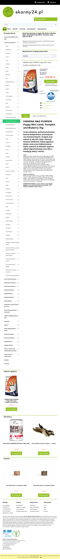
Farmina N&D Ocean (10, 124)
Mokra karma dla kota (9, 286)
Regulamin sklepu (21, 507)
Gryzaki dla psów (8, 293)
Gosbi (7, 153)
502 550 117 (7, 546)
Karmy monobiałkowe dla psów (10, 38)
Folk (7, 139)
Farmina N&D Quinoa (11, 128)
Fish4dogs (8, 146)
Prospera (8, 210)
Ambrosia (8, 53)
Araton (7, 57)
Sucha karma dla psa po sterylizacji (11, 271)
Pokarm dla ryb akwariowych (8, 355)
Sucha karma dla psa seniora (10, 260)
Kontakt (46, 511)
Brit (6, 78)
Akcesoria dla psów (9, 334)
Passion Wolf (9, 196)
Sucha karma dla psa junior (12, 275)
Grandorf (8, 156)
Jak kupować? (19, 505)
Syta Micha (8, 228)
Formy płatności (7, 509)
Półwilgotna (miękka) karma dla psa (12, 243)
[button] (46, 103)
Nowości (6, 360)
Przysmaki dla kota (9, 297)
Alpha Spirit (8, 49)
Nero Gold (8, 174)
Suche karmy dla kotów (10, 279)
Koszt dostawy (6, 511)
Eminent (8, 107)
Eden (7, 103)
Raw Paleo (8, 224)
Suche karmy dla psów (9, 42)
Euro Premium (9, 110)
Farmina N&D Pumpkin (11, 121)
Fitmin (7, 149)
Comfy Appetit (9, 96)
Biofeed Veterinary (10, 82)
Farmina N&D (9, 114)
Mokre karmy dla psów (10, 282)
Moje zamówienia (34, 507)
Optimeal (8, 189)
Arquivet (8, 64)
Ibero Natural (9, 160)
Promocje (6, 363)
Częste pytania (20, 509)
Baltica (7, 67)
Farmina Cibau (9, 131)
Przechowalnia (34, 509)
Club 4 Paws (8, 99)
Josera (7, 164)
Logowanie (33, 505)
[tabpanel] (39, 153)
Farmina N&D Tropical (11, 117)
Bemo (7, 71)
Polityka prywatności (21, 511)
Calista (7, 92)
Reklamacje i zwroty (8, 513)
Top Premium (9, 231)
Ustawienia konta (34, 511)
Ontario (7, 181)
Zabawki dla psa (8, 341)
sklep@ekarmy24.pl (10, 544)
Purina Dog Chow (10, 203)
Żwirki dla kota (8, 301)
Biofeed (7, 85)
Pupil (7, 206)
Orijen (7, 185)
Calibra (7, 89)
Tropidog (8, 235)
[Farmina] (51, 97)
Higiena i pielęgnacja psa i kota (10, 316)
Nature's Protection (10, 171)
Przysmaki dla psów (9, 290)
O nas (45, 505)
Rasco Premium (9, 221)
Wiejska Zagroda (9, 239)
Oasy (7, 178)
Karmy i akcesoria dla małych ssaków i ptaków (10, 349)
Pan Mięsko (8, 192)
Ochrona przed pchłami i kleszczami (10, 311)
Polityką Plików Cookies (34, 555)
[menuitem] (9, 29)
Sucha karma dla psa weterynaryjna (10, 254)
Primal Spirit (8, 214)
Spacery (6, 325)
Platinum (8, 217)
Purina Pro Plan (9, 199)
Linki (45, 509)
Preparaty (6, 321)
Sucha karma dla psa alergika (10, 265)
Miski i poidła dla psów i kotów (10, 329)
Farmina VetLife (9, 135)
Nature (7, 167)
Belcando (8, 74)
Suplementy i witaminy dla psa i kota (11, 305)
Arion (7, 60)
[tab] (25, 116)
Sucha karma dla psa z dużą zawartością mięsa (12, 249)
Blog (45, 507)
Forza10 (7, 142)
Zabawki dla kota (8, 345)
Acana (7, 46)
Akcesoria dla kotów (9, 338)
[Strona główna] (23, 11)
